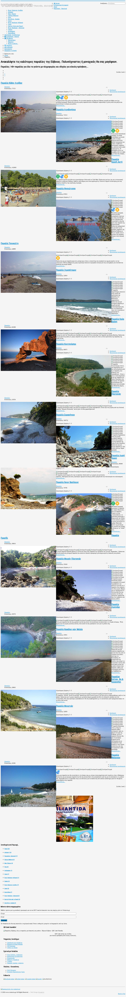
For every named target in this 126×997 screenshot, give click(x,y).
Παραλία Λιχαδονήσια (66, 109)
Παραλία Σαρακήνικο (65, 414)
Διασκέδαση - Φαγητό (12, 37)
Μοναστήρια (11, 40)
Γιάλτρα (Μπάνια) (13, 15)
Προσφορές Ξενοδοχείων (12, 35)
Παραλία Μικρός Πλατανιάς (68, 558)
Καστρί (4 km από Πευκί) (15, 26)
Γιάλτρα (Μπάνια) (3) (9, 859)
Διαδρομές (9, 47)
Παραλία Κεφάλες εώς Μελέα (69, 629)
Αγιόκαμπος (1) (8, 870)
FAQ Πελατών (11, 970)
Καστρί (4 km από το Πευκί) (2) (12, 899)
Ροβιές (10, 30)
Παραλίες (9, 45)
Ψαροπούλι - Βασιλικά (60, 8)
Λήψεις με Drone (12, 947)
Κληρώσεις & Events (10, 51)
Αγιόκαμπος (11, 31)
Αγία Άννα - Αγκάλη (13, 19)
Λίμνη (9, 24)
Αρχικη (57, 3)
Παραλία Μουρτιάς (64, 706)
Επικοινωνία (10, 958)
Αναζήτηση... (104, 3)
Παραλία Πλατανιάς (116, 392)
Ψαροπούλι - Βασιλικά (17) (11, 856)
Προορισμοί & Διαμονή (61, 5)
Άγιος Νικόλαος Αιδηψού (15, 22)
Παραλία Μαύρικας (115, 756)
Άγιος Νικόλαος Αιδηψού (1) (11, 877)
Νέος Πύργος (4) (8, 863)
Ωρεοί (10, 21)
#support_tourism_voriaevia (15, 963)
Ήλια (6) (6, 867)
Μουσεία (10, 42)
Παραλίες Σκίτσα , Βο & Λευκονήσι (117, 679)
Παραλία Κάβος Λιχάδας (11, 83)
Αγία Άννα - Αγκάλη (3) (10, 903)
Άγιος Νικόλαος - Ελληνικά (16, 28)
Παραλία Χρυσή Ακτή (116, 160)
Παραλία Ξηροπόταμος (66, 270)
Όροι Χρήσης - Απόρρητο (14, 955)
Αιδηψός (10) (7, 852)
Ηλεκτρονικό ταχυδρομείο (117, 91)
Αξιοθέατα (9, 38)
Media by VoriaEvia (13, 960)
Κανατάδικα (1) (8, 892)
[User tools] (106, 87)
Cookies (9, 961)
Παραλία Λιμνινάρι (115, 605)
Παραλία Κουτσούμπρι (66, 344)
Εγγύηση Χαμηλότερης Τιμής (16, 972)
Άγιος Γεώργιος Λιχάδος (15, 10)
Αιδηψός (10, 12)
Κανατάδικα (11, 33)
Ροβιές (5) (7, 881)
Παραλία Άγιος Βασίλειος (67, 482)
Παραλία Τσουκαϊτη (10, 243)
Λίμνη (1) (6, 874)
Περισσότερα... (60, 105)
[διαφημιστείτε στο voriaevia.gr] (10, 989)
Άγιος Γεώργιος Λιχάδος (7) (11, 885)
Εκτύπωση (113, 90)
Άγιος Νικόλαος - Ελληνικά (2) (11, 895)
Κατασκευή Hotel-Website (15, 944)
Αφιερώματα (8, 49)
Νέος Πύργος (12, 14)
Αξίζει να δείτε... (13, 44)
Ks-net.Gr (41, 992)
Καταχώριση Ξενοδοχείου (15, 956)
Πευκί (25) (7, 848)
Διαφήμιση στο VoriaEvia (14, 942)
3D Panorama (11, 946)
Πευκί (55, 7)
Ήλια (9, 17)
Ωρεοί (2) (6, 888)
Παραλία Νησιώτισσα (65, 188)
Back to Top (121, 994)
